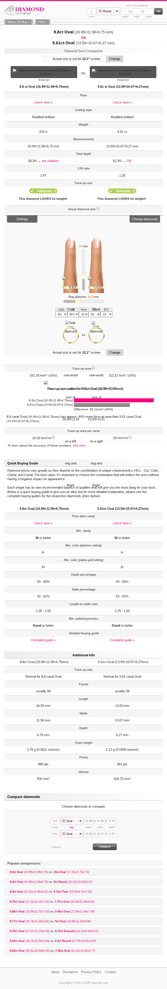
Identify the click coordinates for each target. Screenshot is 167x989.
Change (114, 59)
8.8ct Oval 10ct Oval (49, 872)
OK (129, 161)
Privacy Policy (91, 972)
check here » (43, 102)
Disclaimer (70, 972)
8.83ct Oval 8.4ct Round (53, 941)
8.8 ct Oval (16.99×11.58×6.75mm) (44, 86)
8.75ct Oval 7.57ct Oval (52, 901)
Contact (110, 972)
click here (79, 445)
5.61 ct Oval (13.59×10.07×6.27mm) (123, 86)
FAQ (42, 22)
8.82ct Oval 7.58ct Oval (52, 950)
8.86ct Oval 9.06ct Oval (52, 911)
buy (19, 22)
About (55, 972)
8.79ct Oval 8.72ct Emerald (54, 931)
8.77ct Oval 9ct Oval (50, 921)
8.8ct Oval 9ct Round (51, 881)
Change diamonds (145, 219)
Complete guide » (43, 640)
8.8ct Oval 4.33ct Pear (51, 891)
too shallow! (50, 161)
